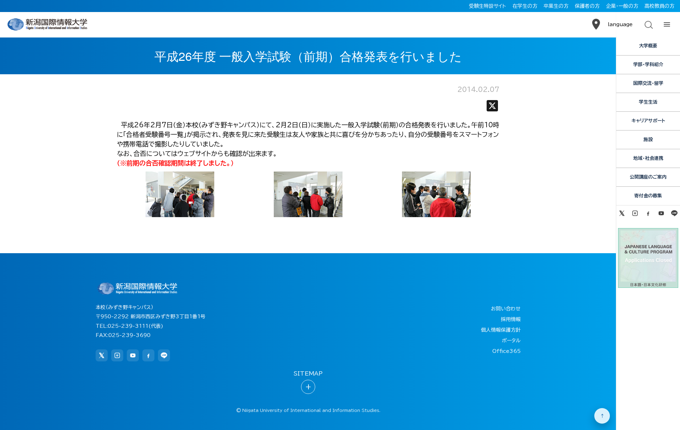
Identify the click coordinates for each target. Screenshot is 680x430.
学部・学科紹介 (648, 64)
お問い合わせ (506, 308)
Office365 (506, 351)
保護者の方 (587, 6)
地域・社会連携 (648, 158)
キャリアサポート (648, 120)
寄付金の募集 (648, 195)
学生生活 (648, 102)
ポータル (511, 340)
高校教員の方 (659, 6)
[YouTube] (661, 213)
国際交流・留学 (648, 83)
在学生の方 (524, 6)
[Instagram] (634, 213)
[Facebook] (647, 213)
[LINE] (674, 213)
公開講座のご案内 (648, 177)
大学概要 (648, 45)
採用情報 (511, 319)
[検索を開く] (648, 24)
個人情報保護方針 (501, 329)
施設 (648, 139)
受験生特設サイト (487, 6)
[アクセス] (596, 24)
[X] (492, 107)
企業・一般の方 (622, 6)
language (620, 24)
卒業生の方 (556, 6)
